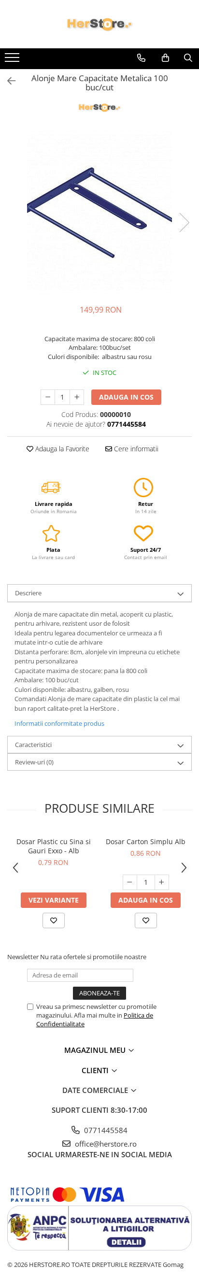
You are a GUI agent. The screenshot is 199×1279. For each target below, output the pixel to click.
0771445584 (105, 1130)
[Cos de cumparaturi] (165, 58)
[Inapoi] (7, 80)
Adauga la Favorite (61, 448)
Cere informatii (135, 448)
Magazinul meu (96, 1050)
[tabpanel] (99, 212)
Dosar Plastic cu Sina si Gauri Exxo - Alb (53, 846)
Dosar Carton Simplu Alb (145, 841)
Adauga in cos (126, 397)
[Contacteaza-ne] (141, 58)
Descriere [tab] (28, 593)
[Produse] (13, 60)
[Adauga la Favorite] (54, 920)
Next (184, 222)
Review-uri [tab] (34, 762)
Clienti (96, 1070)
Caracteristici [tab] (33, 744)
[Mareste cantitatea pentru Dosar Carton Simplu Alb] (162, 882)
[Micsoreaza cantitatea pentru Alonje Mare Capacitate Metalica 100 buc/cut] (48, 397)
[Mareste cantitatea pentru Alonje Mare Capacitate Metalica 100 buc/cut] (77, 397)
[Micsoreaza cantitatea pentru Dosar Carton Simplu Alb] (130, 882)
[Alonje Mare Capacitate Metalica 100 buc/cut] (99, 212)
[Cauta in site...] (188, 58)
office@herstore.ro (105, 1144)
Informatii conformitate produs (59, 723)
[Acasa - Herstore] (99, 24)
